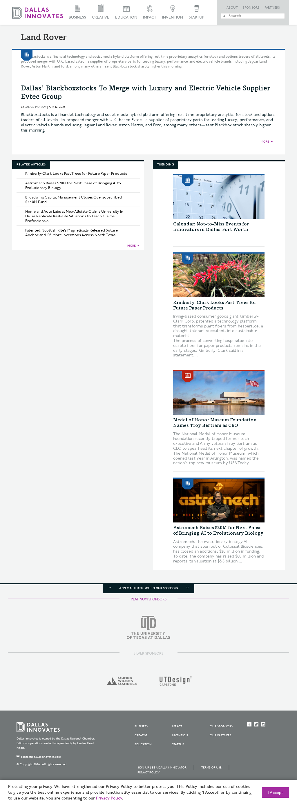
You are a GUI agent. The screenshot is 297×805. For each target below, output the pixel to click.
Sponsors (251, 8)
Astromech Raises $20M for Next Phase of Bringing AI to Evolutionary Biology (73, 185)
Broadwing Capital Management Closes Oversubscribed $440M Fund (73, 199)
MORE (265, 141)
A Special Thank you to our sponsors (148, 588)
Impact (149, 17)
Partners (272, 8)
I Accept (275, 792)
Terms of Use (211, 767)
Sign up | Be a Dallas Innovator (161, 767)
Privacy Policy (148, 772)
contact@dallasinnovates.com (41, 757)
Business (77, 17)
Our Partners (220, 735)
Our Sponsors (221, 726)
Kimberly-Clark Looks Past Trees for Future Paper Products (76, 173)
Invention (172, 17)
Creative (100, 17)
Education (126, 17)
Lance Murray (35, 107)
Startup (196, 17)
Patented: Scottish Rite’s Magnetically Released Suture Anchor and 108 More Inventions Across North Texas (71, 232)
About (232, 8)
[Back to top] (274, 768)
